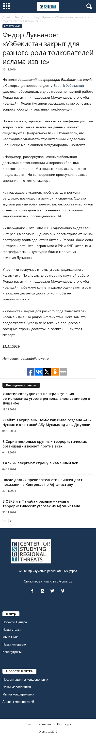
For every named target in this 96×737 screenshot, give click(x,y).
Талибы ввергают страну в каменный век (40, 463)
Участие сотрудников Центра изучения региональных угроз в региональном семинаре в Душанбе (46, 398)
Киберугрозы (11, 652)
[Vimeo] (63, 591)
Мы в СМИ (10, 637)
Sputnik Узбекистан (68, 86)
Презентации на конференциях (25, 679)
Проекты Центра (14, 622)
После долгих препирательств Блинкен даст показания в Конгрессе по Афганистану (42, 482)
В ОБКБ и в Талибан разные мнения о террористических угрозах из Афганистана (41, 503)
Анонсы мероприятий (18, 702)
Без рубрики (12, 26)
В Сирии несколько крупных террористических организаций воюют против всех (44, 443)
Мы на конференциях (18, 694)
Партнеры (64, 724)
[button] (88, 6)
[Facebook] (33, 591)
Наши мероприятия (16, 687)
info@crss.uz (62, 581)
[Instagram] (43, 591)
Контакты (45, 724)
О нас (29, 724)
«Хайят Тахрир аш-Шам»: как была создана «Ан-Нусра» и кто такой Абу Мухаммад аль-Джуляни (46, 422)
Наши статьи (11, 629)
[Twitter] (53, 591)
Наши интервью (14, 644)
